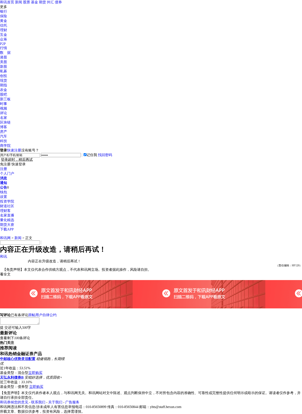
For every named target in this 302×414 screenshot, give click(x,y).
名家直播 (7, 215)
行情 (3, 48)
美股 (3, 62)
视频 (3, 108)
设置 (3, 197)
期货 (42, 2)
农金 (3, 90)
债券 (58, 2)
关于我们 (55, 402)
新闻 (18, 2)
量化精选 (7, 220)
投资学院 (7, 201)
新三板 (5, 99)
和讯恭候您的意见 (14, 402)
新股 (3, 66)
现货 (3, 80)
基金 (34, 2)
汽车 (3, 136)
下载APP (7, 229)
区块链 (5, 122)
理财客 (5, 211)
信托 (3, 25)
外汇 (50, 2)
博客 (3, 127)
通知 (3, 183)
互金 (3, 35)
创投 (3, 76)
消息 (3, 178)
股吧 (3, 94)
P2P (3, 44)
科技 (3, 141)
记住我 (91, 155)
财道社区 (7, 206)
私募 (3, 71)
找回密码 (105, 155)
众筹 (3, 39)
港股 (3, 57)
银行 (3, 11)
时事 (3, 104)
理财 (3, 30)
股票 (26, 2)
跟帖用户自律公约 (42, 315)
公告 (3, 187)
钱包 (3, 192)
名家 (3, 118)
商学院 (5, 145)
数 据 (5, 52)
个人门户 (7, 173)
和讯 (3, 256)
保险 (3, 16)
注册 (3, 169)
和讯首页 (7, 2)
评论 (3, 113)
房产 (3, 131)
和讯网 (5, 238)
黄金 (3, 21)
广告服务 (72, 402)
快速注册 (14, 150)
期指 (3, 85)
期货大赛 (7, 224)
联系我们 (38, 402)
